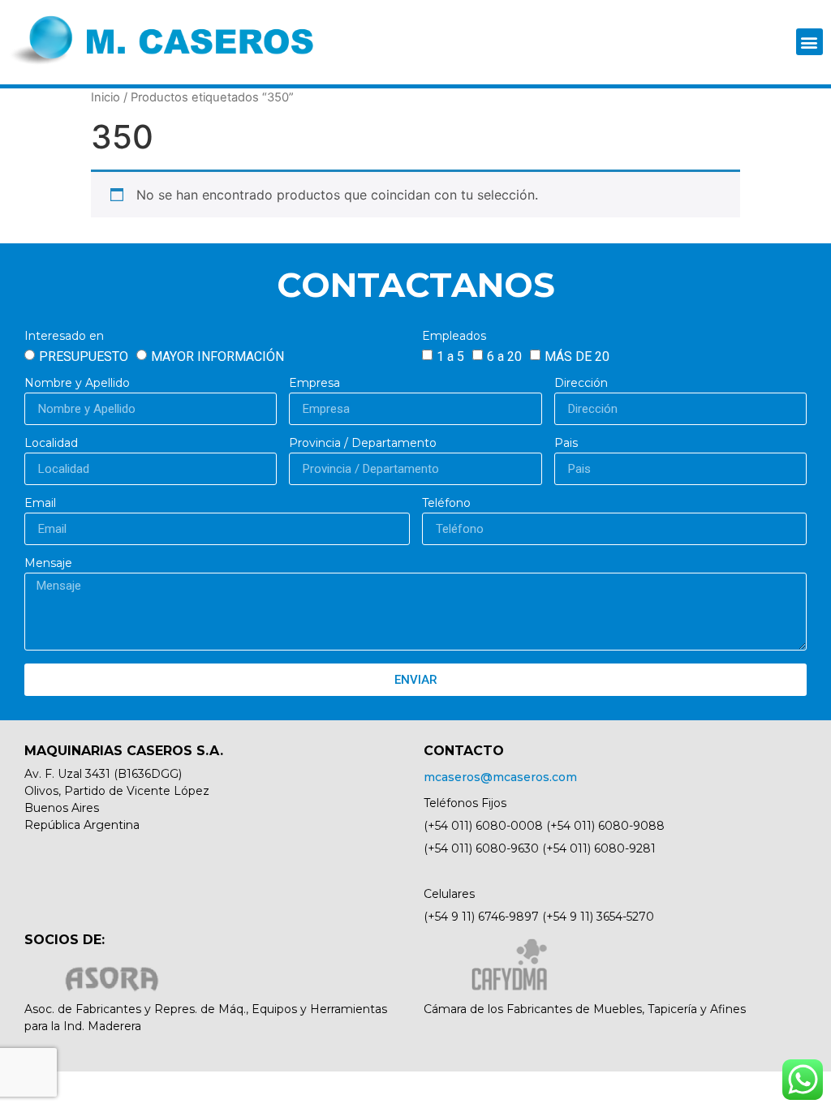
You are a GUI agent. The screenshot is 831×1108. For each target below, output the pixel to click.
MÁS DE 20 (577, 356)
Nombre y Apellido (77, 383)
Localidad (51, 443)
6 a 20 (504, 356)
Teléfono (446, 503)
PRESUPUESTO (83, 356)
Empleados (454, 336)
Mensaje (48, 563)
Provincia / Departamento (363, 443)
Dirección (581, 383)
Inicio (105, 97)
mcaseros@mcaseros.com (500, 777)
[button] (809, 41)
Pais (566, 443)
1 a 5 (450, 356)
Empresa (314, 383)
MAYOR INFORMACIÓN (217, 356)
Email (40, 503)
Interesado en (64, 336)
